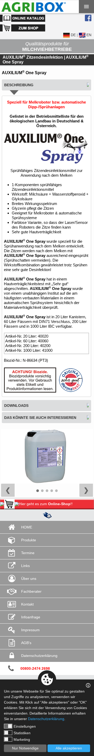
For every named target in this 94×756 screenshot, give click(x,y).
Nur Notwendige (25, 748)
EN (88, 35)
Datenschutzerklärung (46, 719)
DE (73, 35)
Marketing (22, 739)
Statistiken (22, 733)
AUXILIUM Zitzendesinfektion (33, 57)
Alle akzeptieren (69, 748)
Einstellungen (25, 726)
